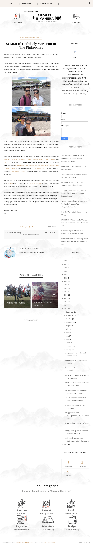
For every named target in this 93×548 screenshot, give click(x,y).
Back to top (83, 543)
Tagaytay (32, 183)
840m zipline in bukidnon (31, 38)
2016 (66, 295)
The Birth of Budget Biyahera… (43, 303)
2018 (66, 288)
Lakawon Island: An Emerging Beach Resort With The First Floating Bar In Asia (74, 241)
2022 (66, 274)
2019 (66, 285)
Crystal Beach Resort (18, 171)
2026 (66, 261)
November (70, 315)
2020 (66, 281)
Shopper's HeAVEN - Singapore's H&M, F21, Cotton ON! (77, 416)
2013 (66, 305)
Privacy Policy (46, 4)
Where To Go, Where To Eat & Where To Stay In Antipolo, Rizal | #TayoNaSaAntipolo (75, 204)
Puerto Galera (44, 159)
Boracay (6, 159)
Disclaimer (26, 4)
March (68, 343)
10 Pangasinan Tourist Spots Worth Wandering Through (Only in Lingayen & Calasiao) (74, 158)
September (70, 322)
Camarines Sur (39, 168)
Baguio (10, 183)
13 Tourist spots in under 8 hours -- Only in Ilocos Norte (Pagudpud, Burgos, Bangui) (74, 193)
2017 (66, 291)
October (69, 319)
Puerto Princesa (32, 159)
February (69, 346)
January (69, 349)
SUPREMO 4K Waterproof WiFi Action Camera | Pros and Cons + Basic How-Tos (75, 223)
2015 (66, 298)
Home (11, 4)
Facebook (68, 466)
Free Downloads (31, 12)
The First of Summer (16, 303)
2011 (66, 444)
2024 (66, 268)
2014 (66, 302)
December (70, 312)
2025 (66, 264)
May (67, 336)
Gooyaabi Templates (24, 543)
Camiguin (14, 159)
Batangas (22, 159)
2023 (66, 271)
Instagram (82, 466)
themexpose (49, 543)
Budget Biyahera (28, 249)
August (68, 326)
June (68, 332)
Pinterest (68, 475)
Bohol (53, 159)
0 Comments (53, 227)
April (68, 339)
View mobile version (31, 235)
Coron (6, 162)
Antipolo (39, 183)
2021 (66, 278)
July (67, 329)
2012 (66, 308)
